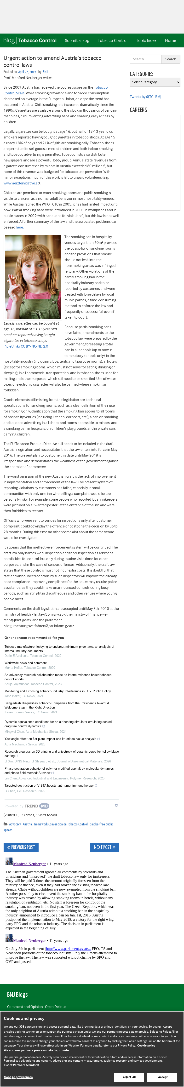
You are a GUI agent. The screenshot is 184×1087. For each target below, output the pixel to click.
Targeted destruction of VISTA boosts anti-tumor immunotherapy (49, 785)
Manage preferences (18, 1077)
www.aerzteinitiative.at (21, 183)
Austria (27, 824)
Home (170, 40)
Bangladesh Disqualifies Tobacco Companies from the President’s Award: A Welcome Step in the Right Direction (57, 705)
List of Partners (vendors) (21, 1065)
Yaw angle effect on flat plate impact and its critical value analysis (50, 739)
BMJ (45, 72)
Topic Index (146, 40)
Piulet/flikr (12, 346)
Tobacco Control (112, 40)
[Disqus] (61, 915)
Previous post (23, 847)
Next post (102, 847)
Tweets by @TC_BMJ (145, 97)
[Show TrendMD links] (116, 805)
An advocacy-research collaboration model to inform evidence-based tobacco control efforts (58, 677)
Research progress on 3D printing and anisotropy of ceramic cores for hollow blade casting (62, 754)
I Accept (162, 1077)
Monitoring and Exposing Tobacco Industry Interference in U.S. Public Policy (58, 691)
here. (20, 227)
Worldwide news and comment (26, 663)
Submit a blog (77, 40)
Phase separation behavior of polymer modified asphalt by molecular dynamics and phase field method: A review (59, 771)
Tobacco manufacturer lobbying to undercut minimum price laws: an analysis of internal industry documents (59, 649)
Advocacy (15, 824)
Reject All (129, 1077)
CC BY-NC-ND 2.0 (34, 346)
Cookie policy (146, 1045)
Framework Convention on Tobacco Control (61, 824)
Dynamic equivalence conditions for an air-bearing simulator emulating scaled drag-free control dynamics (58, 724)
